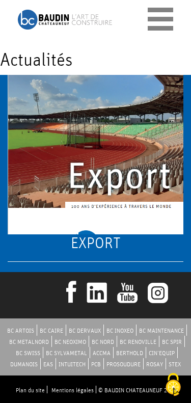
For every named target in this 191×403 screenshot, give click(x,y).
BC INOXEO (119, 330)
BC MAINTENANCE (161, 330)
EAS (48, 364)
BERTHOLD (129, 353)
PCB (96, 364)
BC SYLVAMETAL (66, 353)
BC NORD (103, 341)
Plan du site (30, 390)
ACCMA (102, 353)
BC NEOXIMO (70, 341)
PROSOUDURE (123, 364)
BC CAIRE (51, 330)
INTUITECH (72, 364)
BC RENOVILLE (138, 341)
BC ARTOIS (20, 330)
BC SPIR (172, 341)
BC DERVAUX (85, 330)
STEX (175, 364)
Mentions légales (72, 390)
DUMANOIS (24, 364)
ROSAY (154, 364)
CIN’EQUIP (162, 353)
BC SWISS (28, 353)
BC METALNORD (29, 341)
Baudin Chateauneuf (65, 19)
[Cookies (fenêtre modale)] (173, 385)
